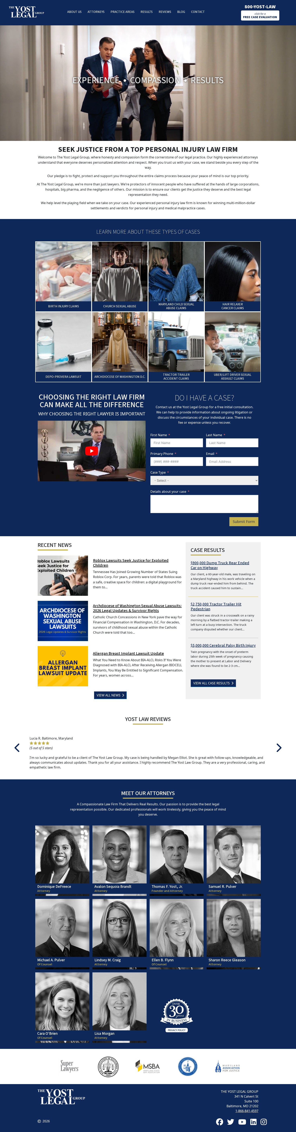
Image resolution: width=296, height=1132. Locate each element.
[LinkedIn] (253, 1122)
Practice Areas (123, 12)
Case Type (158, 472)
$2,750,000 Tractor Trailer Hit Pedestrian (216, 606)
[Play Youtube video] (92, 451)
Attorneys (96, 12)
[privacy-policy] (176, 1007)
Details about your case (168, 491)
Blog (181, 12)
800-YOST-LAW (260, 6)
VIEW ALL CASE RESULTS (212, 683)
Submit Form (244, 521)
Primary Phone (161, 453)
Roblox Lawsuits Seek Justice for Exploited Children (131, 563)
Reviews (165, 12)
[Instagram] (264, 1122)
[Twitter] (230, 1122)
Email (210, 453)
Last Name (214, 435)
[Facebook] (219, 1122)
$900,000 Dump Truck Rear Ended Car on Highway (220, 565)
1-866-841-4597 (246, 1111)
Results (147, 12)
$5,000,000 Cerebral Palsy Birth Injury (223, 645)
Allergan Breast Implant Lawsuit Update (128, 653)
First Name (158, 435)
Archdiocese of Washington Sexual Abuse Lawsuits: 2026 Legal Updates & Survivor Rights (137, 608)
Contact (198, 12)
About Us (74, 12)
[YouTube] (242, 1122)
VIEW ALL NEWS (109, 695)
